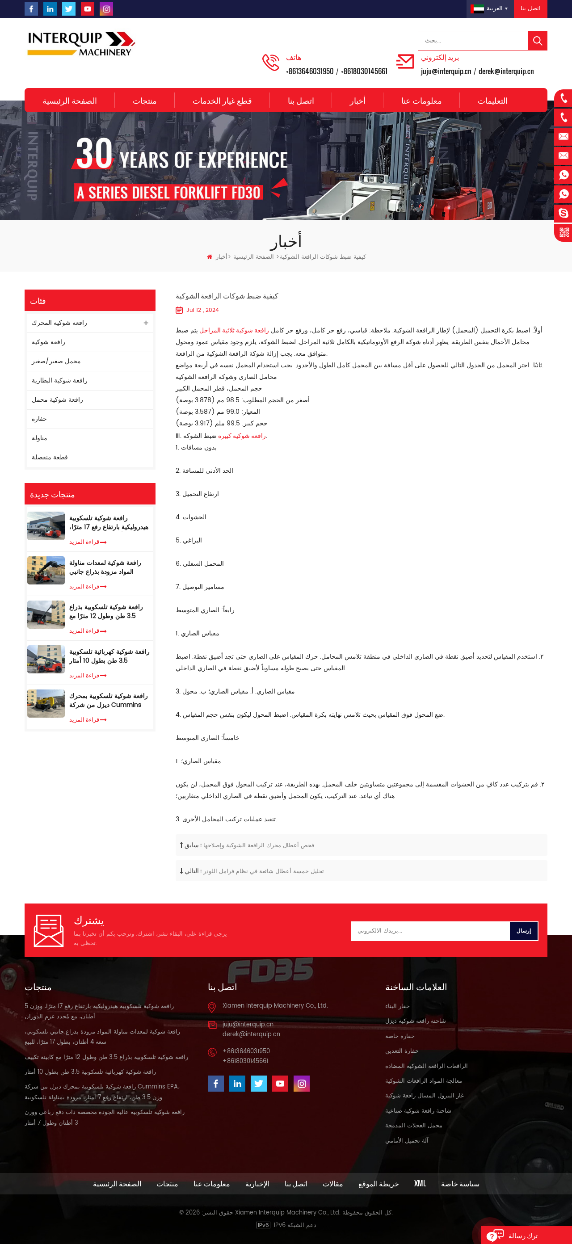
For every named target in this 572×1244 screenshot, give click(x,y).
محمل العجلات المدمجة (413, 1126)
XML (420, 1183)
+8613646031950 (310, 71)
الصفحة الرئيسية (69, 100)
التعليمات (493, 100)
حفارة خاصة (400, 1036)
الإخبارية (257, 1183)
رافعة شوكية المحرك (59, 323)
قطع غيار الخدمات (222, 100)
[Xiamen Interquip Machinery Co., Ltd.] (83, 44)
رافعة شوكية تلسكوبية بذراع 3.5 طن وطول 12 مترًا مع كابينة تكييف (106, 612)
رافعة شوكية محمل (57, 400)
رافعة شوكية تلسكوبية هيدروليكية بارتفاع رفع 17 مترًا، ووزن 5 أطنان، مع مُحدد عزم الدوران (108, 523)
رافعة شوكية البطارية (60, 380)
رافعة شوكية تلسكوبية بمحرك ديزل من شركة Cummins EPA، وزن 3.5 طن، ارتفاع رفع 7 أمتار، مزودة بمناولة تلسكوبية (108, 701)
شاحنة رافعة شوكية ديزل (415, 1021)
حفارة (39, 419)
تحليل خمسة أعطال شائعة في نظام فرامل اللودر (263, 871)
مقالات (333, 1183)
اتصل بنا (531, 8)
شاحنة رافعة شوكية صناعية (418, 1111)
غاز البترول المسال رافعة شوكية (424, 1096)
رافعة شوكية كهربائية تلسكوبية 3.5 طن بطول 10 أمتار (109, 656)
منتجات (145, 100)
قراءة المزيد (84, 541)
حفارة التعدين (402, 1051)
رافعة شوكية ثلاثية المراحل (233, 329)
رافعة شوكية (48, 342)
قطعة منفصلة (50, 457)
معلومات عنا (421, 100)
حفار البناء (397, 1006)
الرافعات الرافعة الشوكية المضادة (426, 1066)
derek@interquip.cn (506, 71)
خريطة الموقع (378, 1183)
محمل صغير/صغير (56, 361)
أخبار (358, 100)
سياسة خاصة (460, 1183)
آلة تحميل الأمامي (407, 1141)
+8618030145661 (364, 71)
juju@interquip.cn (446, 71)
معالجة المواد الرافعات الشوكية (423, 1081)
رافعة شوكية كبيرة (241, 435)
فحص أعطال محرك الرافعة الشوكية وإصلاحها (258, 845)
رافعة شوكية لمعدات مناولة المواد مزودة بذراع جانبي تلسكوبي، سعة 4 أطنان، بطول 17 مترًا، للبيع (109, 567)
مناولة (39, 438)
